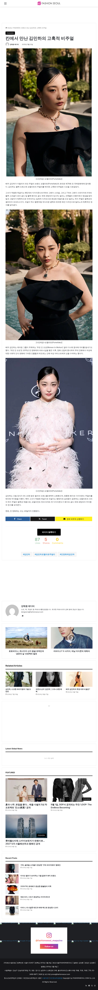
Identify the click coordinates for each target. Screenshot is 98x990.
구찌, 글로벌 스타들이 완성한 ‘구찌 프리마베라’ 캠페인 (40, 865)
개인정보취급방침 (56, 978)
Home (9, 28)
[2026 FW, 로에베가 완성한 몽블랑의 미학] (12, 889)
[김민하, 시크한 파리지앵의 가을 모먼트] (18, 679)
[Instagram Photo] (9, 932)
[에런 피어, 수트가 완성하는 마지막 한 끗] (12, 900)
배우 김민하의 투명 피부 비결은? (78, 689)
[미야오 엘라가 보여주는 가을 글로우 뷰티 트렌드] (12, 878)
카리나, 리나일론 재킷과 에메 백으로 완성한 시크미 (39, 907)
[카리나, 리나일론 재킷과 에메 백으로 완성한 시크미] (12, 910)
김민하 (27, 554)
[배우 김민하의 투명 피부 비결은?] (79, 679)
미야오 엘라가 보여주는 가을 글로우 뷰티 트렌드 (38, 876)
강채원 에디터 (14, 44)
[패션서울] (49, 3)
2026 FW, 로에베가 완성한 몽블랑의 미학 (35, 886)
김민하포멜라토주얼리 (45, 554)
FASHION (16, 28)
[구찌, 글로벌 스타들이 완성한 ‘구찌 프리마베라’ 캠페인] (12, 868)
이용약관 (45, 978)
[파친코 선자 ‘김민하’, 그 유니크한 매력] (49, 679)
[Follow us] (49, 936)
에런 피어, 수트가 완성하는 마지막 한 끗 (35, 897)
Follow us (49, 946)
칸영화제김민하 (67, 554)
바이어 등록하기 (49, 532)
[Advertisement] (45, 14)
